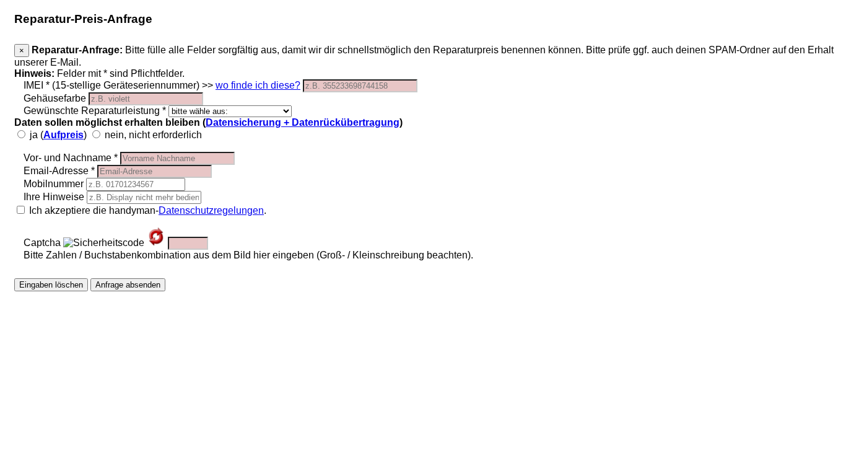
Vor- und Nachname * (71, 157)
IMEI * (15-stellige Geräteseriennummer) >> (162, 85)
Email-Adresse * (59, 170)
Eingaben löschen (51, 284)
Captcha (42, 242)
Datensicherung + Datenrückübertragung (302, 122)
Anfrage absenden (127, 284)
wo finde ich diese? (258, 85)
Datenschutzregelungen (211, 210)
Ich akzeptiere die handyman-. (146, 210)
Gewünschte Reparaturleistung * (95, 110)
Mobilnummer (54, 183)
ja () (58, 135)
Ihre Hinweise (54, 197)
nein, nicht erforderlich (152, 135)
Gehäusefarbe (55, 98)
